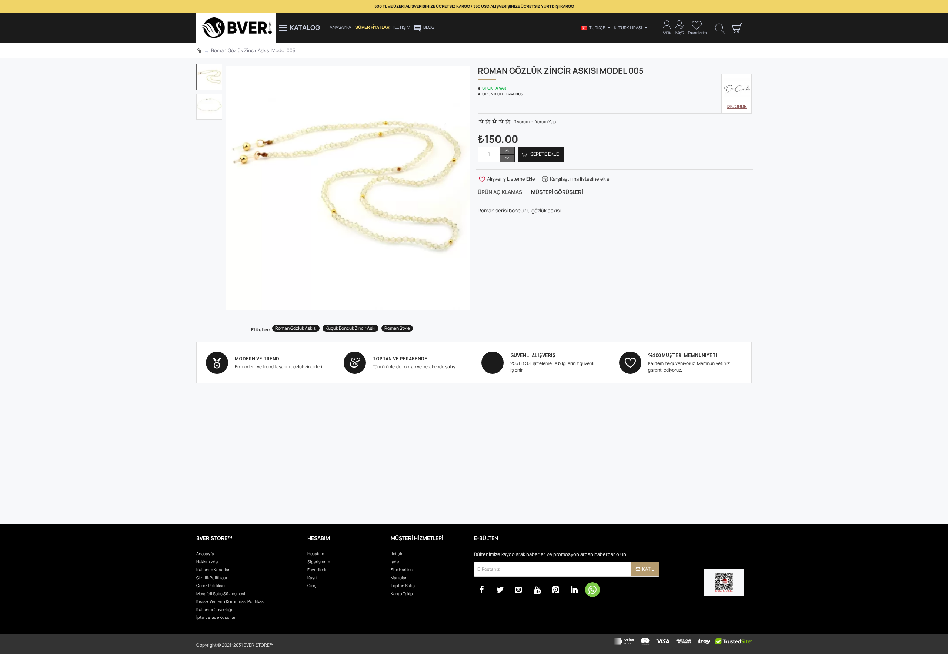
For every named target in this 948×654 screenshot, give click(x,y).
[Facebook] (481, 589)
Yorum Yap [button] (545, 121)
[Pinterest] (555, 589)
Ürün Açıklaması (501, 192)
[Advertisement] (474, 463)
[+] (507, 150)
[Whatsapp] (592, 589)
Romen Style (397, 328)
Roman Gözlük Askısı (296, 328)
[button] (211, 69)
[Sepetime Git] (737, 27)
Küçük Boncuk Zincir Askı (350, 328)
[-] (507, 158)
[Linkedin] (574, 589)
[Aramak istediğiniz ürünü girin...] (720, 28)
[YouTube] (537, 589)
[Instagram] (518, 589)
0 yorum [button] (522, 121)
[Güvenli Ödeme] (682, 643)
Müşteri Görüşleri (557, 192)
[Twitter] (500, 589)
